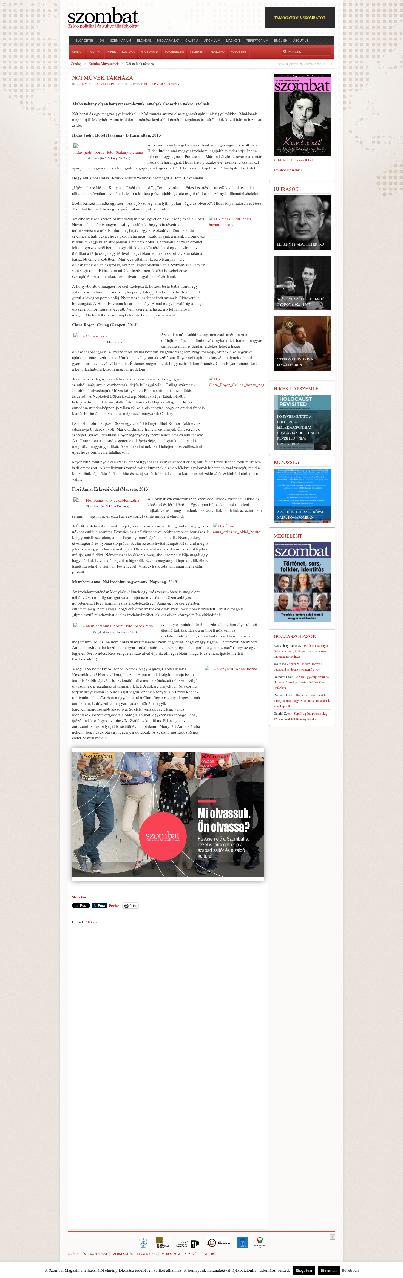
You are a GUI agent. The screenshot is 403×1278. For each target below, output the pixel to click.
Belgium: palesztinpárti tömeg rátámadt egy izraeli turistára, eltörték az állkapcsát (302, 700)
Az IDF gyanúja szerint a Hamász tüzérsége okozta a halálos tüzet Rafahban (301, 682)
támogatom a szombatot (299, 17)
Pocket (114, 905)
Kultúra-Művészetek (104, 63)
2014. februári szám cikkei (293, 160)
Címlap (76, 63)
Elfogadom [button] (304, 1270)
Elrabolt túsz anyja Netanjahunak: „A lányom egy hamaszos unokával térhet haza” (301, 651)
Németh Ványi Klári (97, 84)
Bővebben (350, 1270)
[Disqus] (168, 1002)
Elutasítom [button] (329, 1270)
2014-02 (91, 921)
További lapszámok (288, 169)
